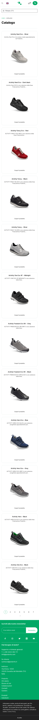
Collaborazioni (7, 686)
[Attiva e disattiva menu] (29, 3)
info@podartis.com (8, 654)
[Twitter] (19, 638)
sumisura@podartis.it (9, 662)
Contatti (4, 688)
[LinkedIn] (26, 638)
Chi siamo (5, 681)
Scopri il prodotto (19, 74)
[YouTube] (33, 638)
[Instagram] (12, 638)
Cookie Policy (11, 711)
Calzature (5, 698)
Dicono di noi (6, 683)
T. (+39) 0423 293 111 (10, 652)
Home (3, 18)
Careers (4, 691)
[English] (7, 3)
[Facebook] (5, 638)
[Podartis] (19, 3)
